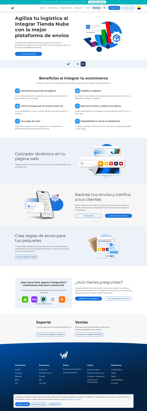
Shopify (42, 376)
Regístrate (114, 8)
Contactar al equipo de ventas (89, 334)
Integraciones (65, 8)
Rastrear (96, 8)
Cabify (113, 376)
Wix (40, 380)
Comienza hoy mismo (118, 216)
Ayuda (17, 370)
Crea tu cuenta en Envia (26, 257)
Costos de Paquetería (95, 373)
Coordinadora (116, 370)
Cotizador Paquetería (95, 376)
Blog (17, 380)
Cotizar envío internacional (92, 381)
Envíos (43, 8)
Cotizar (87, 8)
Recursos (78, 8)
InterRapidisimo (117, 380)
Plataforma (52, 8)
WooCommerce (45, 373)
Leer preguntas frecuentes (118, 298)
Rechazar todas (38, 404)
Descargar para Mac (97, 2)
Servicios (18, 373)
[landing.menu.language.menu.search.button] (104, 8)
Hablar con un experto (88, 298)
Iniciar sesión (128, 8)
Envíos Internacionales (72, 369)
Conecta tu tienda (28, 54)
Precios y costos (93, 370)
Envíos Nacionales (70, 373)
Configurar (53, 404)
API (16, 383)
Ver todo (42, 383)
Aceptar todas (22, 404)
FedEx (113, 373)
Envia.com (43, 370)
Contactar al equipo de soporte (50, 334)
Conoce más (88, 216)
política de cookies (73, 399)
